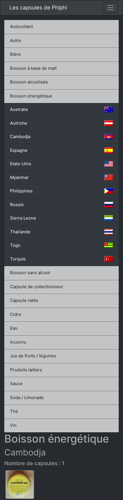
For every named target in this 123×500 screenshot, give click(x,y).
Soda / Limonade (27, 397)
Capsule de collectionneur (36, 286)
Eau (13, 328)
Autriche (18, 123)
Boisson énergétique (31, 96)
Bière (15, 54)
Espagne (18, 150)
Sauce (16, 383)
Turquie (18, 259)
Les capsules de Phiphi (38, 7)
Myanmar (19, 177)
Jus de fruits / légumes (33, 355)
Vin (13, 425)
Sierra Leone (23, 218)
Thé (14, 411)
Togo (15, 245)
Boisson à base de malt (33, 68)
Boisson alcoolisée (29, 82)
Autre (15, 40)
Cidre (15, 314)
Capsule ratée (24, 300)
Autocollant (21, 26)
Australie (19, 109)
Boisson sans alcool (30, 272)
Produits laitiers (26, 369)
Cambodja (20, 136)
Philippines (21, 191)
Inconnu (18, 342)
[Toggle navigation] (110, 7)
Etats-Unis (20, 163)
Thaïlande (20, 231)
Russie (17, 204)
